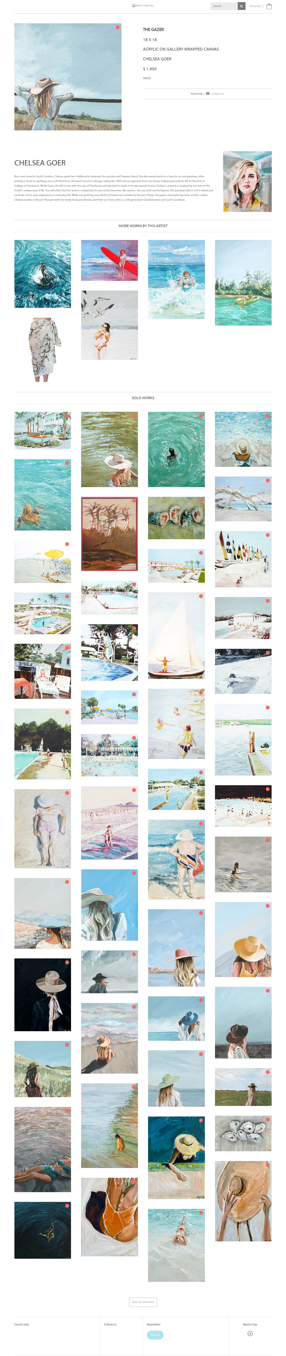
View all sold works (143, 1302)
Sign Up (155, 1335)
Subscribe (255, 6)
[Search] (242, 6)
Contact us (217, 93)
